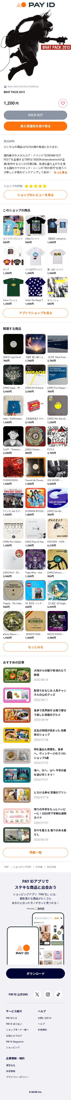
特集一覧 (36, 852)
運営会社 (10, 1065)
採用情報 (10, 1071)
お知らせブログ (14, 1036)
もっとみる (35, 647)
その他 (39, 867)
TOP (6, 867)
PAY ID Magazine (14, 1041)
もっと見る (60, 172)
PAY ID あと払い (14, 1024)
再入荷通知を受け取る (35, 126)
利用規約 (42, 1030)
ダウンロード (36, 974)
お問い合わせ (44, 1018)
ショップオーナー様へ (17, 1030)
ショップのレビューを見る (35, 195)
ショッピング (13, 1047)
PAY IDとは (11, 1018)
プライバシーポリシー (17, 1077)
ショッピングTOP (22, 867)
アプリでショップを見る (35, 313)
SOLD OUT (35, 115)
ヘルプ (41, 1024)
